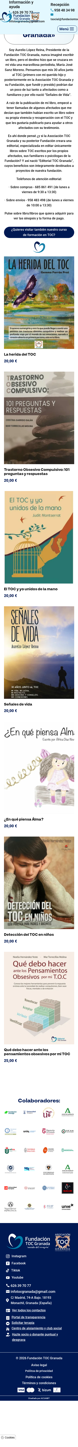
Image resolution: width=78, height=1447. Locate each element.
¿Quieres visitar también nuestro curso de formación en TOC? (39, 232)
